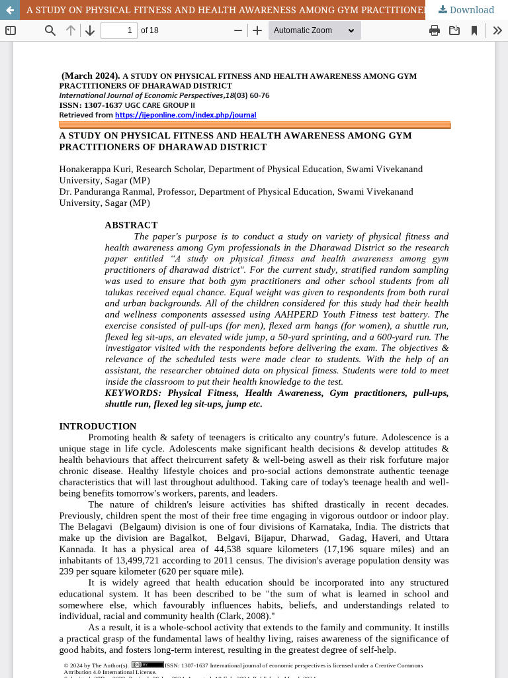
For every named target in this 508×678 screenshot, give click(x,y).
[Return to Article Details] (10, 10)
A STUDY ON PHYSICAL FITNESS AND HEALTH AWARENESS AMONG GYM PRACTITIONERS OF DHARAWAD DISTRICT (267, 9)
